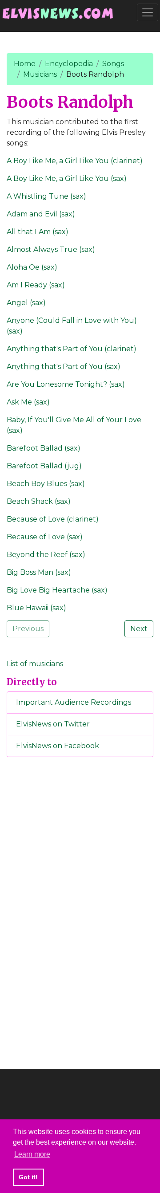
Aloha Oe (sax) (32, 267)
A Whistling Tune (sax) (46, 196)
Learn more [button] (32, 1154)
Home (25, 63)
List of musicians (35, 663)
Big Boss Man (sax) (39, 572)
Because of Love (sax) (45, 537)
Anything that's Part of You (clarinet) (71, 349)
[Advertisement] (80, 911)
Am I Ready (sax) (36, 285)
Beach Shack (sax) (39, 501)
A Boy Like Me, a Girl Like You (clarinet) (75, 161)
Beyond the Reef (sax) (46, 554)
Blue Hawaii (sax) (36, 608)
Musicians (40, 74)
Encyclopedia (69, 63)
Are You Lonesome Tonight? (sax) (66, 384)
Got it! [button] (28, 1177)
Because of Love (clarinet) (53, 519)
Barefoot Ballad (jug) (44, 466)
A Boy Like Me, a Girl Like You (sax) (67, 178)
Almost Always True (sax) (51, 249)
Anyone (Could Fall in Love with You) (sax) (72, 325)
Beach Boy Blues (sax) (46, 483)
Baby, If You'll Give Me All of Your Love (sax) (74, 425)
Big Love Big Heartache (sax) (57, 590)
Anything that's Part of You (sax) (63, 366)
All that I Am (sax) (37, 232)
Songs (113, 63)
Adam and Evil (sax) (41, 214)
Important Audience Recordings (73, 702)
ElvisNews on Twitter (53, 724)
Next (139, 628)
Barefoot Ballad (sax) (43, 448)
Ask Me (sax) (28, 402)
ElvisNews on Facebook (57, 746)
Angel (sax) (26, 302)
